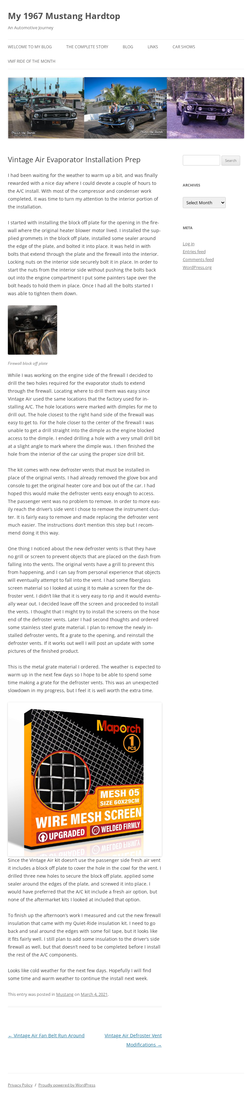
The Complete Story (87, 47)
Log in (189, 244)
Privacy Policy (20, 1085)
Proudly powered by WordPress (66, 1085)
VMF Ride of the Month (31, 61)
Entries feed (194, 251)
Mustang (65, 994)
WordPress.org (197, 267)
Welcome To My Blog (30, 47)
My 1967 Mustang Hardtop (64, 16)
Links (153, 47)
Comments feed (198, 259)
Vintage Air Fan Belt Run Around (46, 1035)
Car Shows (184, 47)
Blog (128, 47)
